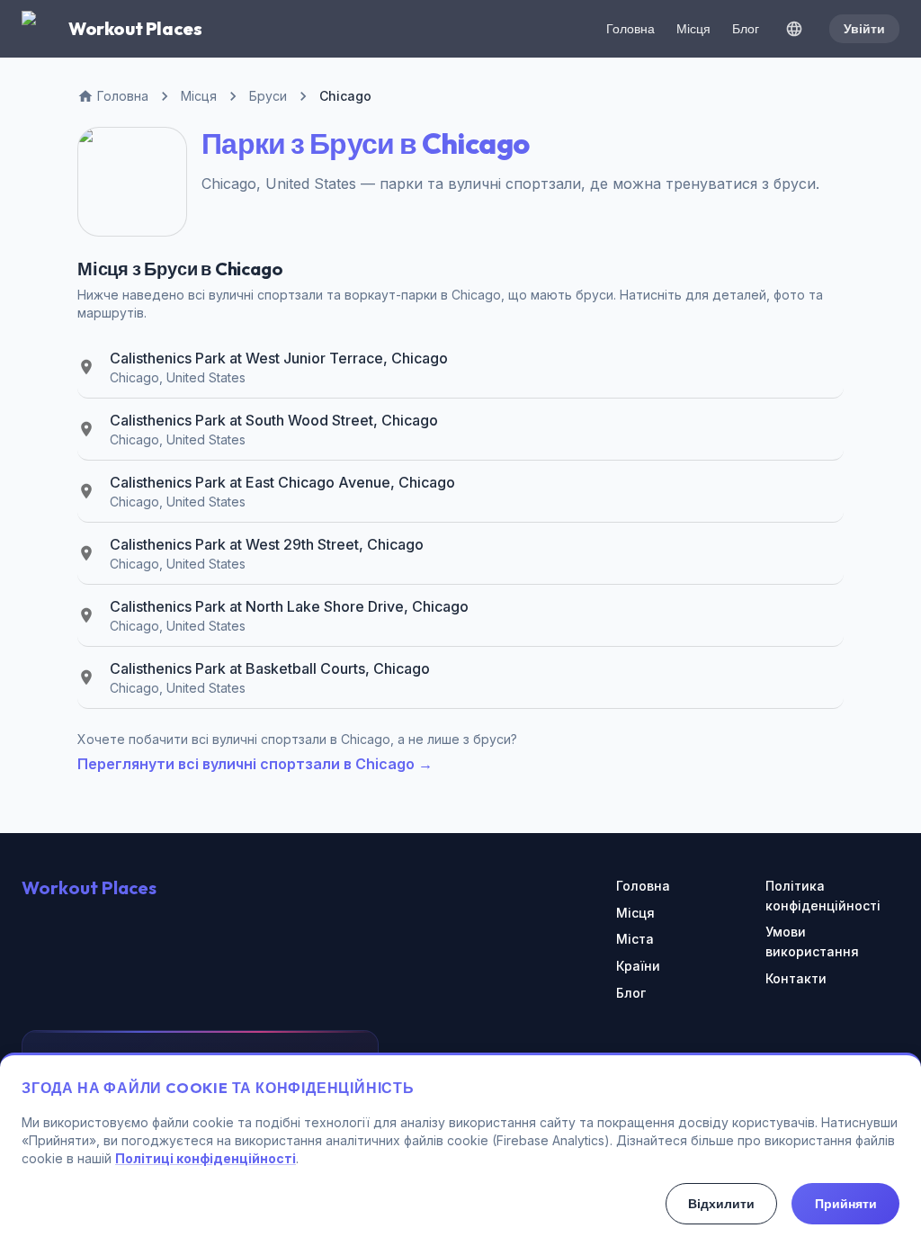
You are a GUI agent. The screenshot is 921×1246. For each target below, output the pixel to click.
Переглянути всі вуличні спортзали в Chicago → (255, 764)
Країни (638, 965)
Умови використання (812, 941)
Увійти (864, 29)
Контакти (796, 978)
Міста (635, 938)
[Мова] (794, 28)
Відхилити (721, 1204)
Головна (630, 29)
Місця (693, 29)
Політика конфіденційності (823, 895)
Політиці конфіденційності (205, 1158)
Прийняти (846, 1204)
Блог (745, 29)
